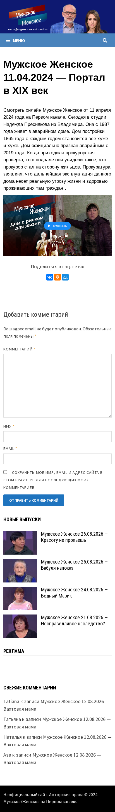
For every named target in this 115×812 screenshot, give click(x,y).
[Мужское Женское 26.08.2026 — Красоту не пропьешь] (20, 534)
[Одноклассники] (57, 277)
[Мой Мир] (65, 277)
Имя (9, 426)
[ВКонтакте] (49, 277)
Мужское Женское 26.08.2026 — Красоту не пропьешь (74, 537)
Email (10, 448)
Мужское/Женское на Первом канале (39, 801)
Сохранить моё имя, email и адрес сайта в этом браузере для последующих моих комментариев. (53, 480)
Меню (19, 40)
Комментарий (19, 349)
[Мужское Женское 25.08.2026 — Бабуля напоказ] (20, 562)
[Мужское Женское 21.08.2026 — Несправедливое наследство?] (20, 618)
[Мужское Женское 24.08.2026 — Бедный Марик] (20, 590)
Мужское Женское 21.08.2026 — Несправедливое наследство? (74, 621)
